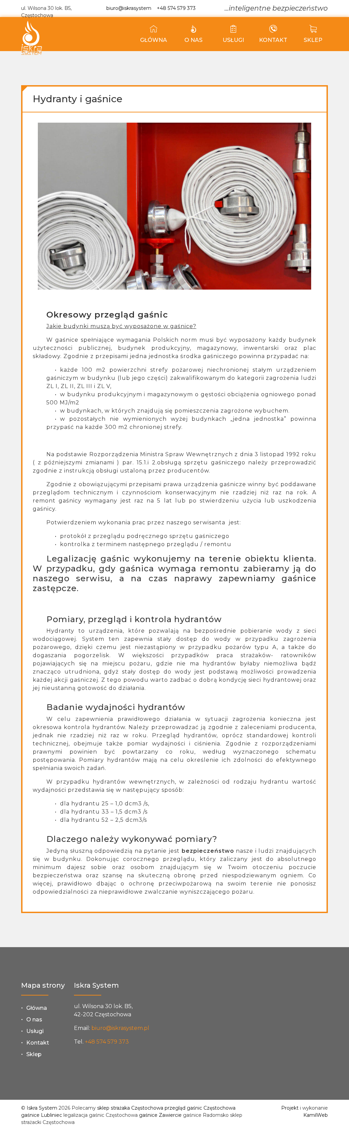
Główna (153, 40)
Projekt (290, 1108)
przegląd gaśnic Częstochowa (200, 1108)
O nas (193, 40)
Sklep (313, 40)
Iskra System (42, 1108)
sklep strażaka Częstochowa (130, 1108)
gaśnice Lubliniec (41, 1115)
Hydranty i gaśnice (77, 99)
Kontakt (273, 40)
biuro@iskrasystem (128, 8)
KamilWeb (315, 1115)
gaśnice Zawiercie (160, 1115)
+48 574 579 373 (176, 8)
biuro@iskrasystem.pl (120, 1028)
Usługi (233, 40)
